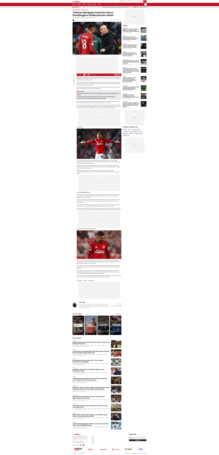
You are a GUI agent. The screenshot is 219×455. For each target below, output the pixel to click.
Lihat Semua (118, 229)
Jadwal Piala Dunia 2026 (136, 98)
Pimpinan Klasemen (126, 104)
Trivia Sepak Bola (80, 213)
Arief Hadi (76, 19)
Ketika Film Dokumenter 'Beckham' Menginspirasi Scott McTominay (92, 81)
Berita (86, 10)
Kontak (145, 369)
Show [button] (92, 359)
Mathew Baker (125, 102)
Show (99, 4)
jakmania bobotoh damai (134, 100)
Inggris (83, 10)
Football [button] (93, 353)
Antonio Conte (131, 102)
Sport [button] (92, 355)
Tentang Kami (127, 369)
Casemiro (85, 213)
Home (73, 4)
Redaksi (141, 369)
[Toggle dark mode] (145, 4)
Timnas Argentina (126, 100)
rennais (129, 98)
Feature (89, 4)
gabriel (140, 100)
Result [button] (92, 358)
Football (79, 4)
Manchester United (91, 213)
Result (94, 4)
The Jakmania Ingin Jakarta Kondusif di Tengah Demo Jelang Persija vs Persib (97, 7)
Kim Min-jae (125, 98)
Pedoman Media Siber (134, 369)
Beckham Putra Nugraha (139, 102)
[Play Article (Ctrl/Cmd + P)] (115, 58)
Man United (107, 84)
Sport (84, 4)
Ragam (74, 10)
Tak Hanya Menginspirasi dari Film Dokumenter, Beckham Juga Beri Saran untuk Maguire (96, 79)
